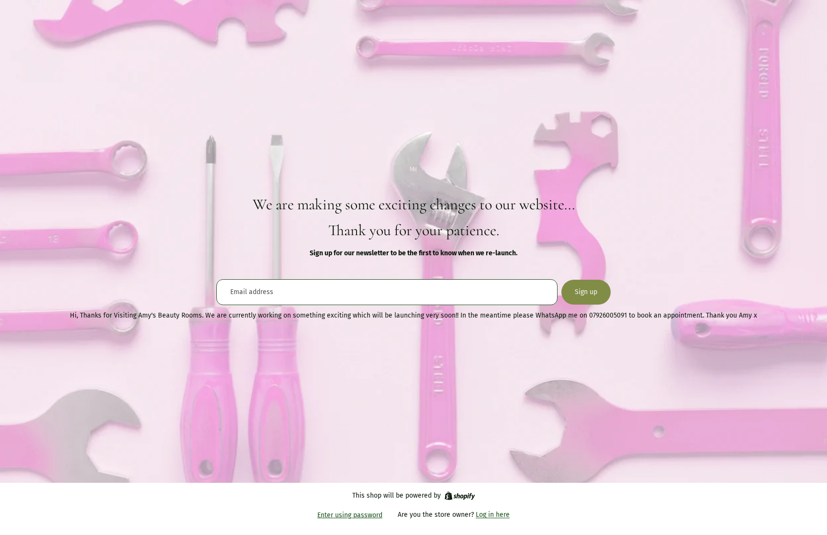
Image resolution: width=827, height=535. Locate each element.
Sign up (586, 292)
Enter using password (349, 515)
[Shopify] (460, 495)
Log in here (493, 515)
